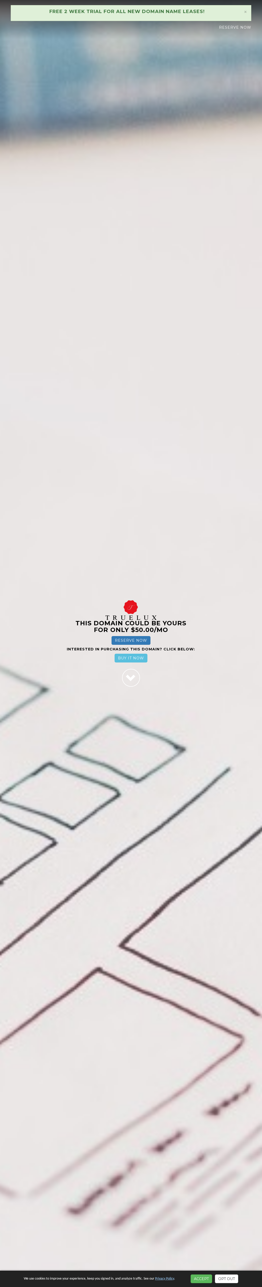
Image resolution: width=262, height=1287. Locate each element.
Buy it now (131, 658)
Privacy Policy (164, 1279)
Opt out (226, 1279)
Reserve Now (235, 27)
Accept (201, 1279)
